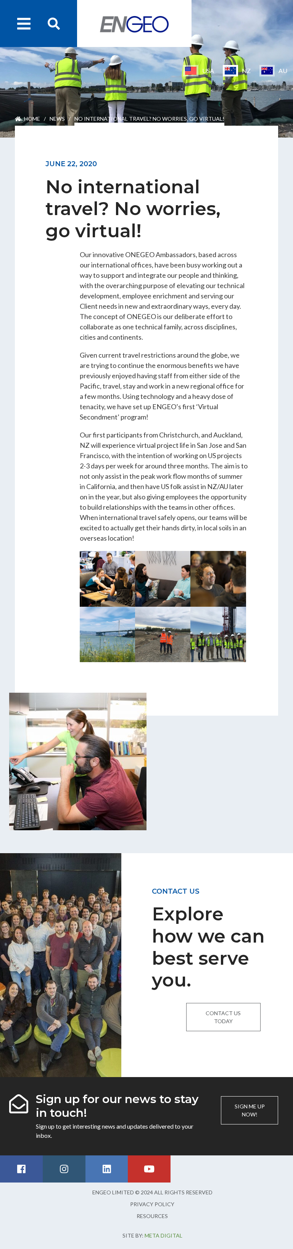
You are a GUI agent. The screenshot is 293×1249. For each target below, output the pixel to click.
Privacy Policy (152, 1204)
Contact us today (223, 1017)
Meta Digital (163, 1235)
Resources (152, 1216)
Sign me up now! (250, 1110)
